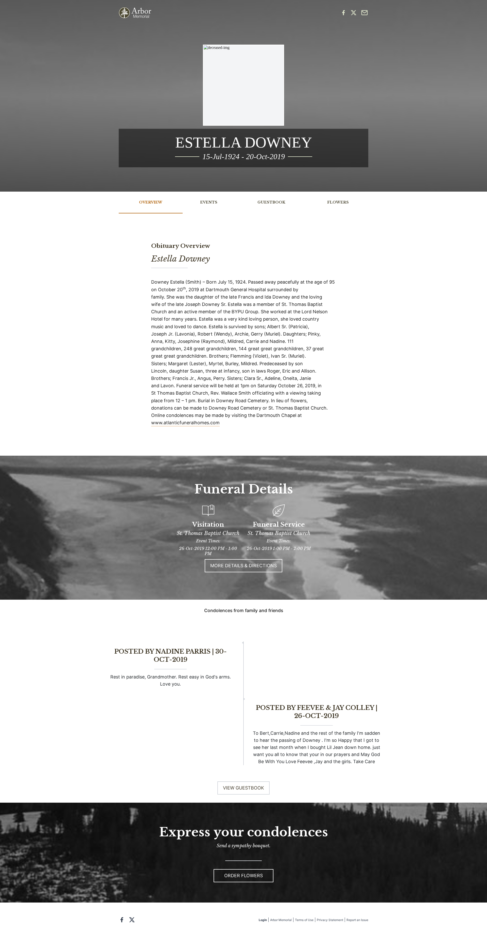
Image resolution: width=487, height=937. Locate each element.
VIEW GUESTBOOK (243, 788)
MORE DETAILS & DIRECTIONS (243, 565)
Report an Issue (357, 920)
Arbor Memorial (281, 920)
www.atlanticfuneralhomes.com (185, 422)
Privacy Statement (330, 920)
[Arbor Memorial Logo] (135, 13)
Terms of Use (304, 920)
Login (263, 920)
